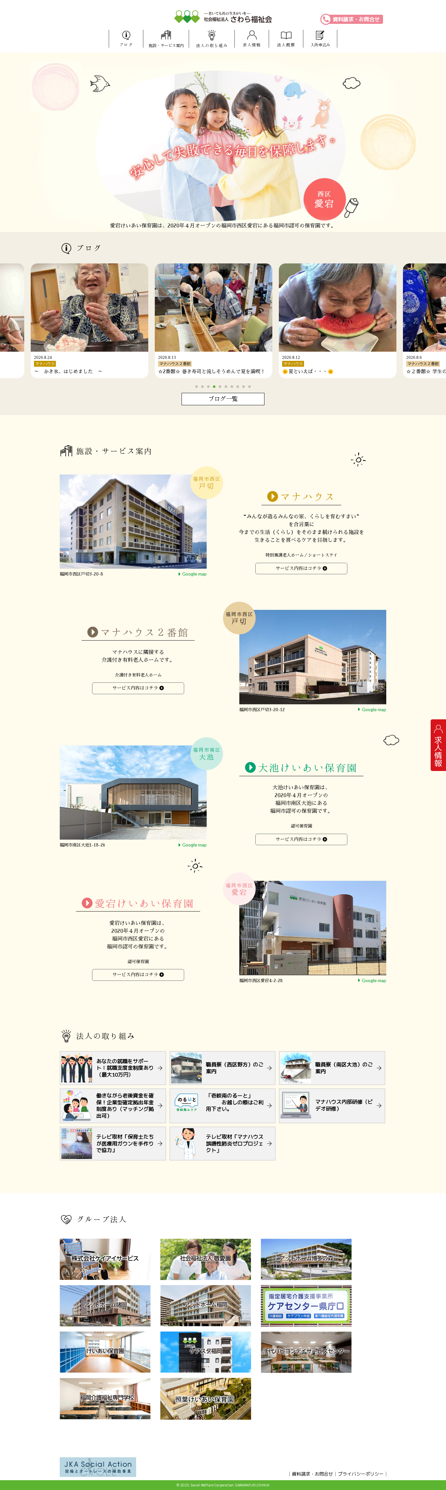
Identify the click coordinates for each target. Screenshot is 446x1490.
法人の (212, 45)
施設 (166, 45)
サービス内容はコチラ (298, 568)
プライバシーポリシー (361, 1474)
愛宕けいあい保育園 (145, 903)
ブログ (126, 45)
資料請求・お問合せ (356, 19)
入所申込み (320, 45)
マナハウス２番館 (144, 632)
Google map (194, 573)
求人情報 (252, 45)
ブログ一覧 (223, 399)
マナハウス (308, 497)
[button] (196, 386)
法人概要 (286, 45)
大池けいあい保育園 (308, 768)
